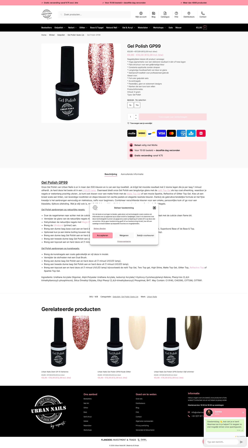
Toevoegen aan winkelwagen (172, 117)
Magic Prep (87, 222)
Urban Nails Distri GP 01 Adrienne (54, 372)
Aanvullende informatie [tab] (132, 174)
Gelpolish (61, 35)
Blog (153, 17)
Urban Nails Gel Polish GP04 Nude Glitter (114, 372)
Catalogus (165, 17)
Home (43, 35)
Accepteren (102, 235)
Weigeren (124, 235)
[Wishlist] (90, 320)
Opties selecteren (67, 383)
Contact (203, 17)
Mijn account (141, 17)
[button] (154, 208)
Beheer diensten (100, 228)
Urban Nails (152, 296)
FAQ (176, 17)
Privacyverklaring (124, 241)
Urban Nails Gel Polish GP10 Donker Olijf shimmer (174, 372)
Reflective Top (197, 267)
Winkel (52, 35)
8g (130, 105)
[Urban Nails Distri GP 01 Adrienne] (67, 342)
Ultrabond (58, 225)
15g (137, 105)
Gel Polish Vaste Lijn (76, 35)
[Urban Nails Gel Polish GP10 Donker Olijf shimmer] (180, 342)
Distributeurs (189, 17)
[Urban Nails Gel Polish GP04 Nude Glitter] (124, 342)
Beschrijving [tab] (111, 174)
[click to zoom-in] (81, 83)
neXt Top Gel (164, 190)
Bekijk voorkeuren (145, 235)
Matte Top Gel (133, 193)
